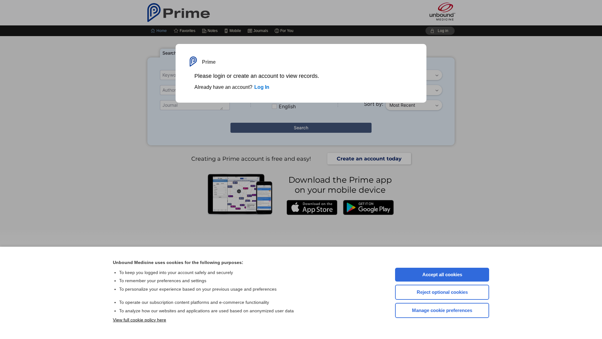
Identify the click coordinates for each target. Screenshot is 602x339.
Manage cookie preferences (442, 310)
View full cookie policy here (139, 319)
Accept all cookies (442, 274)
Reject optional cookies (442, 292)
